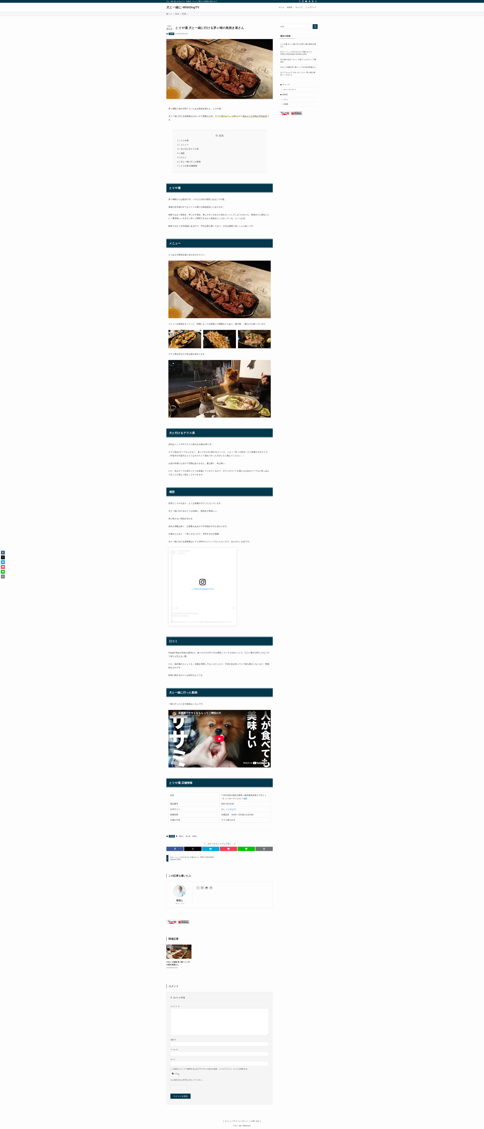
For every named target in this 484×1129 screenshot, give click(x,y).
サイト (173, 1059)
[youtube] (306, 1)
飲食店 (285, 94)
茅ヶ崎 (188, 836)
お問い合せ (255, 1121)
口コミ (183, 157)
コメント (175, 1006)
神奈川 (181, 836)
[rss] (312, 1)
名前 (173, 1040)
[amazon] (309, 1)
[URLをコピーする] (264, 849)
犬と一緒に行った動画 (190, 162)
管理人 (179, 900)
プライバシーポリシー (240, 1121)
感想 (182, 153)
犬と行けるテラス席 (189, 149)
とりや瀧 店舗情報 (188, 166)
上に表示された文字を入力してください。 (187, 1080)
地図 (245, 798)
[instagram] (303, 1)
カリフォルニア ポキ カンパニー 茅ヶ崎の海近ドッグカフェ (297, 73)
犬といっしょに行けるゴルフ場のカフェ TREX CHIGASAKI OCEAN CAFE (296, 53)
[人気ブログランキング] (183, 923)
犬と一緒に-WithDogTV (182, 7)
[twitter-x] (299, 1)
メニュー (184, 145)
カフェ (285, 99)
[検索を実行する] (315, 26)
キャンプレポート (289, 89)
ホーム (227, 1121)
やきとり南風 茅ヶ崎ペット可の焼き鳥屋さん (298, 67)
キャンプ (286, 85)
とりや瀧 (184, 140)
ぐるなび (231, 809)
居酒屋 (171, 34)
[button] (175, 849)
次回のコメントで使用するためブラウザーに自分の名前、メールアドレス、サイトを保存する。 (211, 1069)
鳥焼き (194, 836)
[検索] (316, 1)
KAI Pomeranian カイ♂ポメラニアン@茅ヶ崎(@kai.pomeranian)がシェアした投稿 (203, 622)
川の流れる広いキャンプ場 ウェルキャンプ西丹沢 (298, 60)
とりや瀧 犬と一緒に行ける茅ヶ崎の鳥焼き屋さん (298, 45)
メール (174, 1050)
